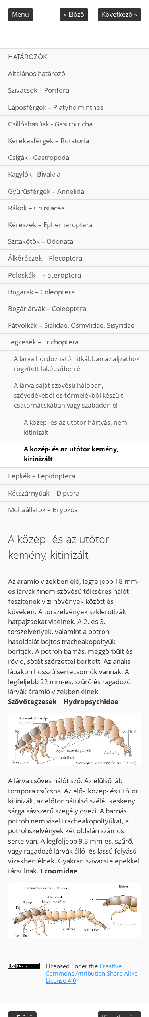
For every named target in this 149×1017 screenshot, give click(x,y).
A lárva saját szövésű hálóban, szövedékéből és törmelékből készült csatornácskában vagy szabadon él (68, 395)
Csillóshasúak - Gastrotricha (50, 123)
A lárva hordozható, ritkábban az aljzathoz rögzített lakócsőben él (76, 363)
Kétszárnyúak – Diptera (43, 493)
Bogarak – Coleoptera (41, 291)
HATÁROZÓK (27, 56)
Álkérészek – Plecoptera (45, 258)
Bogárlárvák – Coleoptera (47, 308)
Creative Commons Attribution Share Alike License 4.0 (91, 973)
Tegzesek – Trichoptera (43, 341)
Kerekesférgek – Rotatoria (48, 140)
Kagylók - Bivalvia (34, 174)
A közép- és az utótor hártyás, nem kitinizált (75, 427)
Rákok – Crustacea (36, 207)
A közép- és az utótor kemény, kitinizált (71, 454)
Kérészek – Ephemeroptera (50, 224)
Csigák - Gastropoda (38, 157)
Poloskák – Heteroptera (44, 275)
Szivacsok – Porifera (38, 90)
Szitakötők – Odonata (40, 241)
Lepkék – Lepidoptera (41, 475)
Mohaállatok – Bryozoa (43, 509)
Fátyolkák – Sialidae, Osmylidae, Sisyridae (71, 325)
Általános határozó (36, 73)
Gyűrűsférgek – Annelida (46, 191)
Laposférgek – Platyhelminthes (55, 107)
